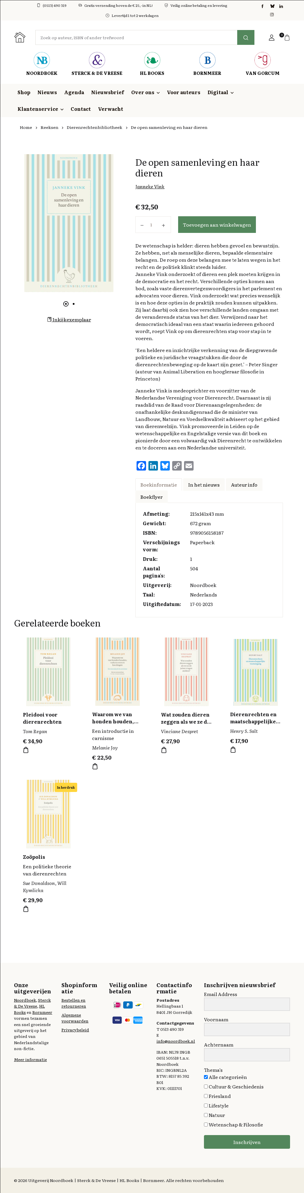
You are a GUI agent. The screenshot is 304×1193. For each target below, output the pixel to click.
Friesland (219, 1095)
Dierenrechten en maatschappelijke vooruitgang (253, 721)
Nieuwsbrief (107, 92)
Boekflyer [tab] (151, 496)
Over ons (142, 92)
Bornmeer (42, 1012)
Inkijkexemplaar (71, 319)
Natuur (216, 1114)
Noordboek (25, 1000)
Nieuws (47, 92)
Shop (24, 92)
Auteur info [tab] (244, 484)
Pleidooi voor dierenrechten (42, 718)
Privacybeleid (75, 1030)
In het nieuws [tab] (204, 484)
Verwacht (110, 108)
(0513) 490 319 (54, 5)
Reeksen (49, 127)
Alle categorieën (227, 1076)
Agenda (74, 92)
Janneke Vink (149, 186)
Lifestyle (218, 1105)
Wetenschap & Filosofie (235, 1124)
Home (26, 127)
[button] (271, 37)
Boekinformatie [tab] (158, 484)
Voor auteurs (183, 92)
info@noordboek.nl (175, 1041)
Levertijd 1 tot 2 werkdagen (135, 15)
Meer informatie (30, 1059)
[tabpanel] (69, 223)
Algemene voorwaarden (74, 1018)
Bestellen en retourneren (73, 1003)
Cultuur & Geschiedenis (236, 1086)
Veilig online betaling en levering (198, 5)
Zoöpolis (34, 856)
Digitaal (218, 92)
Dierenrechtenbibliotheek (94, 127)
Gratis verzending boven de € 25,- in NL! (118, 5)
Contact (81, 108)
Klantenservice (38, 108)
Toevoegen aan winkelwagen (217, 224)
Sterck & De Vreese (32, 1003)
